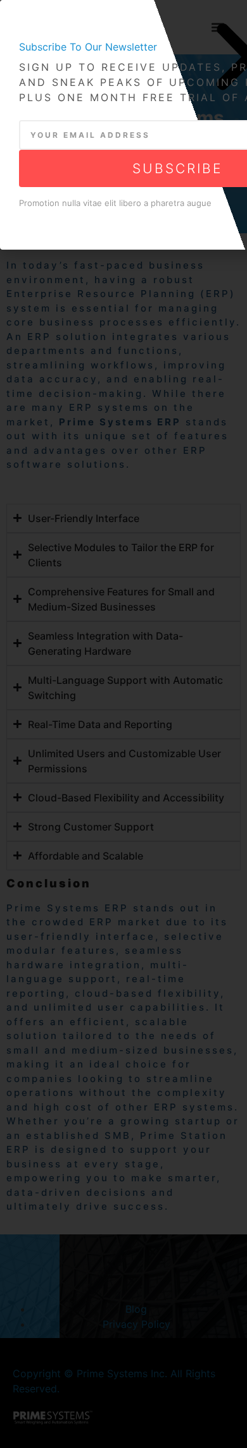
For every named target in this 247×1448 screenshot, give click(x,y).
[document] (123, 724)
